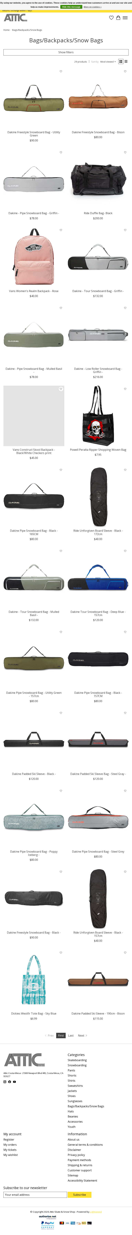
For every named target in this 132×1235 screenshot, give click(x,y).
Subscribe (79, 1195)
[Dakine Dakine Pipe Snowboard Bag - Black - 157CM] (98, 659)
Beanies (73, 1116)
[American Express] (73, 1223)
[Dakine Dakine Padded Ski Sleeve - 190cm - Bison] (98, 979)
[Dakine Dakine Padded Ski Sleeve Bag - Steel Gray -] (98, 740)
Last (71, 1035)
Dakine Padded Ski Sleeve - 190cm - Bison (98, 1013)
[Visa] (67, 1223)
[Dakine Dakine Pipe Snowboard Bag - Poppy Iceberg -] (33, 818)
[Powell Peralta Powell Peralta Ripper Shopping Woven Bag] (98, 416)
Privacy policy (76, 1155)
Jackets (72, 1091)
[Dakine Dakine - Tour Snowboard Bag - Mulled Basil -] (33, 578)
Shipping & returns (80, 1165)
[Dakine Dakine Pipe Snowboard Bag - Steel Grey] (98, 818)
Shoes (72, 1096)
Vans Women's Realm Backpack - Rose (33, 291)
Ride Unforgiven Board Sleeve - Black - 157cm (98, 934)
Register (8, 1139)
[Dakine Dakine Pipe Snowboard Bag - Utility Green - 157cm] (33, 659)
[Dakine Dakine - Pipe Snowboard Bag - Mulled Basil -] (33, 335)
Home (6, 29)
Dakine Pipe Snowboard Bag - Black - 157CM (98, 694)
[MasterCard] (62, 1223)
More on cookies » (93, 7)
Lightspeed (96, 1211)
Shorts (72, 1075)
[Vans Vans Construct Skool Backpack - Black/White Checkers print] (33, 416)
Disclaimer (74, 1150)
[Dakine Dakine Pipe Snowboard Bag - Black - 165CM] (33, 497)
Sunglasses (75, 1101)
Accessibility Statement (82, 1180)
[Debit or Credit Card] (89, 1223)
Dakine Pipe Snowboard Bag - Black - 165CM (34, 532)
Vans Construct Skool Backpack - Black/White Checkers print (34, 451)
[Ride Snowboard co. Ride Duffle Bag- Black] (98, 179)
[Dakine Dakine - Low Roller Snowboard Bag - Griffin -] (98, 335)
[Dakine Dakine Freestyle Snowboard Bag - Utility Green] (33, 98)
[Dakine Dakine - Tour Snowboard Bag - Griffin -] (98, 257)
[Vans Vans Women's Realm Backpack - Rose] (33, 257)
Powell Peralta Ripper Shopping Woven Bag (98, 450)
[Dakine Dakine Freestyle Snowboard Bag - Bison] (98, 98)
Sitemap (73, 1175)
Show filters (66, 52)
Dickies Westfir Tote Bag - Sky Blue (33, 1013)
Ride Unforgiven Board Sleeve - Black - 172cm (98, 532)
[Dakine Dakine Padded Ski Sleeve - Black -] (33, 740)
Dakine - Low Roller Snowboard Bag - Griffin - (98, 370)
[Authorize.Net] (47, 1218)
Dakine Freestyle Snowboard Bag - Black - (34, 932)
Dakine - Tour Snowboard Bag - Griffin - (98, 291)
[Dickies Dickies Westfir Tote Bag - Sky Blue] (33, 979)
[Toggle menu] (125, 17)
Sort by (95, 61)
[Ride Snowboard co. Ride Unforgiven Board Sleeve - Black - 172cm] (98, 497)
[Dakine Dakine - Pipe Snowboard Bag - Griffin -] (33, 179)
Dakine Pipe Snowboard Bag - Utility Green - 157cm (34, 694)
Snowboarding (77, 1065)
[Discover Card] (78, 1223)
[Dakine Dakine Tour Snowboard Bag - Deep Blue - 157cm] (98, 578)
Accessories (75, 1121)
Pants (71, 1070)
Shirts (71, 1080)
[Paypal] (47, 1230)
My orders (10, 1145)
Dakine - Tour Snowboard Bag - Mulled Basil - (34, 613)
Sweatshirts (75, 1086)
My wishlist (10, 1155)
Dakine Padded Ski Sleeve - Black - (34, 774)
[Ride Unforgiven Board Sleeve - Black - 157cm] (98, 898)
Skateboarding (77, 1060)
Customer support (80, 1170)
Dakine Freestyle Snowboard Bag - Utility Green (33, 133)
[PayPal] (84, 1223)
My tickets (9, 1150)
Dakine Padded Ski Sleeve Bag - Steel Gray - (98, 774)
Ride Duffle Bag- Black (98, 213)
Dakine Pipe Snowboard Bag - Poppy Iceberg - (34, 853)
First (61, 1035)
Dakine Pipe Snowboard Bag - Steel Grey (98, 851)
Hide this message (71, 7)
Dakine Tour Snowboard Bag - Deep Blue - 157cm (98, 613)
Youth (71, 1127)
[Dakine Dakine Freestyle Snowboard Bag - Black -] (33, 898)
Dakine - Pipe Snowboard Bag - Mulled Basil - (34, 370)
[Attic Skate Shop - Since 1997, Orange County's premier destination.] (15, 17)
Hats (71, 1111)
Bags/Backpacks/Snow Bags (86, 1106)
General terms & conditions (85, 1145)
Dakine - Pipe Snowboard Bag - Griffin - (33, 213)
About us (73, 1139)
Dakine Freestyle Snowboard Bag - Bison (98, 132)
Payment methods (79, 1160)
